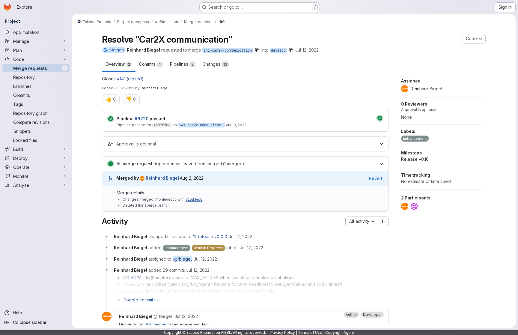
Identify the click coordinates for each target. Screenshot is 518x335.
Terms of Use (310, 332)
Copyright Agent (339, 332)
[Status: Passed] (110, 118)
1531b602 (131, 291)
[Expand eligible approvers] (381, 144)
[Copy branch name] (257, 50)
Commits (150, 64)
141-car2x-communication (228, 50)
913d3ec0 (194, 199)
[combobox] (362, 221)
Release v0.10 (415, 159)
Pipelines (182, 64)
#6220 (142, 118)
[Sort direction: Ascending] (384, 221)
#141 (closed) (130, 78)
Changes (215, 64)
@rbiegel (182, 259)
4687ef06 (161, 125)
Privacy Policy (282, 332)
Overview (118, 64)
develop (278, 50)
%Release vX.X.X (210, 236)
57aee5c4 (131, 284)
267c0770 (131, 277)
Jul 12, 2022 (307, 49)
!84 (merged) (158, 324)
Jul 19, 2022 (236, 125)
